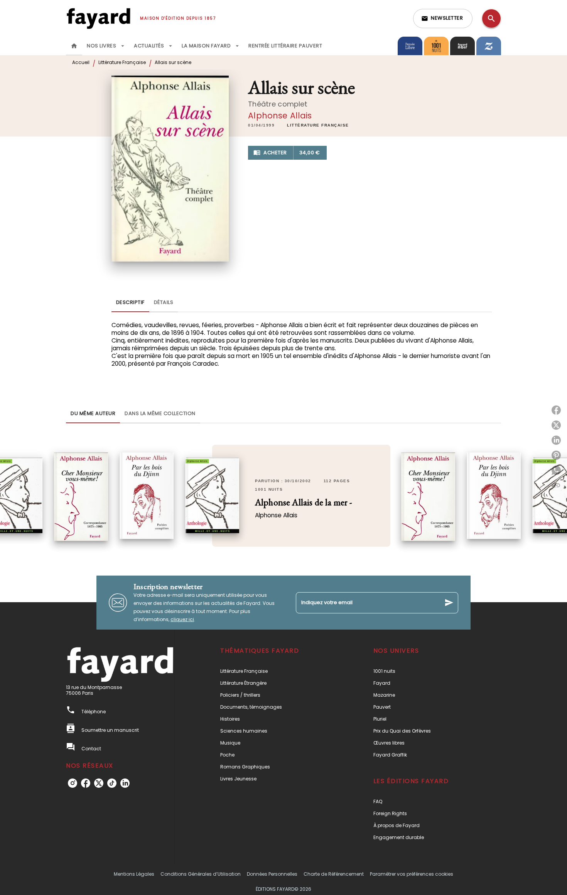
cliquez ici (182, 619)
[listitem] (72, 783)
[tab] (74, 46)
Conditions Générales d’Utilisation (200, 874)
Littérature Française (122, 62)
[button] (442, 18)
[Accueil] (98, 18)
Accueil (80, 62)
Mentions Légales (134, 874)
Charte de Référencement (334, 874)
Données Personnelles (272, 874)
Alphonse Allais (280, 115)
